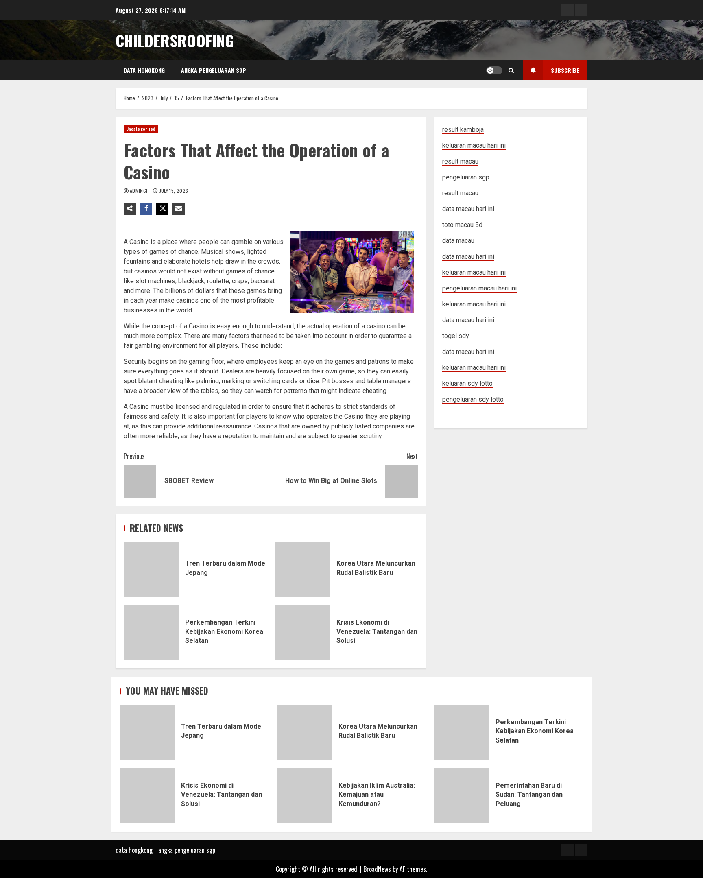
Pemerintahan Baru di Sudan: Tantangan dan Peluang (461, 795)
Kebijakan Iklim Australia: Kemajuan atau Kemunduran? (304, 795)
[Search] (511, 70)
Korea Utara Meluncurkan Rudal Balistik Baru (302, 569)
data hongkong (144, 70)
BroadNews (377, 869)
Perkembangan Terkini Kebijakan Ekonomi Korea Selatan (151, 632)
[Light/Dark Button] (494, 70)
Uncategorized (140, 129)
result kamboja (463, 129)
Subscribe (565, 70)
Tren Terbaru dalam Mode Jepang (151, 569)
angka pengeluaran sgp (213, 70)
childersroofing (175, 40)
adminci (139, 190)
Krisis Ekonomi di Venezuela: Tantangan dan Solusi (302, 632)
